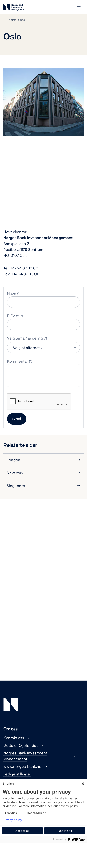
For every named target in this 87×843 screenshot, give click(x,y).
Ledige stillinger (17, 774)
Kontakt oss (16, 19)
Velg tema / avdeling (25, 338)
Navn (11, 293)
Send (16, 419)
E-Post (13, 315)
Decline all (65, 830)
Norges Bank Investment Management (25, 756)
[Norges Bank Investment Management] (13, 8)
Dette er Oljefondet (20, 745)
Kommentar (17, 361)
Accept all (22, 830)
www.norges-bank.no (22, 766)
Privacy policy (12, 820)
